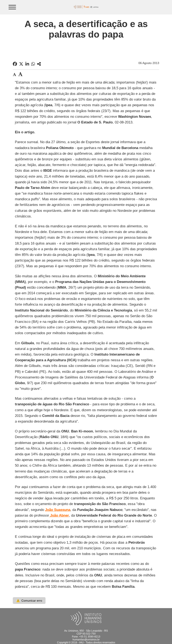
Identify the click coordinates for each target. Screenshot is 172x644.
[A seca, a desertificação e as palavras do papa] (39, 64)
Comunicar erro (29, 600)
